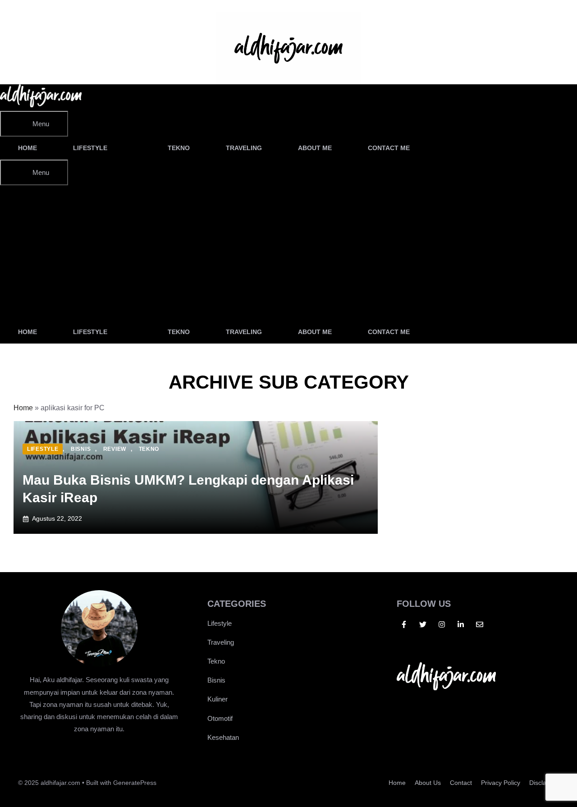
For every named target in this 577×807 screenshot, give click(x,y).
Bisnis (216, 680)
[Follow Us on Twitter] (423, 624)
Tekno (179, 147)
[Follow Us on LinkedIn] (460, 624)
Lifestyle (90, 147)
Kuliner (217, 699)
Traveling (244, 147)
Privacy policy (500, 782)
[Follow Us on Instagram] (442, 624)
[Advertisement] (288, 253)
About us (428, 782)
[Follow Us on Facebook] (404, 624)
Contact (461, 782)
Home (27, 147)
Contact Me (389, 147)
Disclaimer (544, 782)
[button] (452, 148)
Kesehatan (223, 737)
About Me (315, 147)
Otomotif (220, 718)
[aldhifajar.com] (41, 105)
